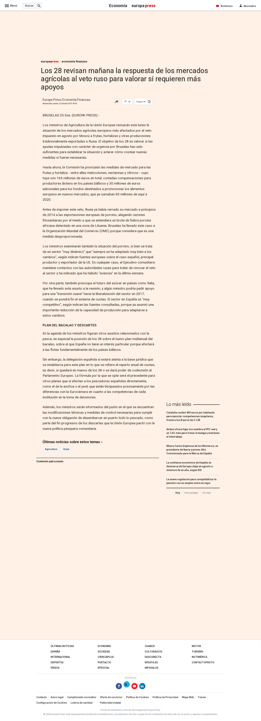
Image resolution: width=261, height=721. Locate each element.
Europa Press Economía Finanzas (66, 100)
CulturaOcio (153, 652)
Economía (104, 646)
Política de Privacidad (165, 697)
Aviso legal (57, 697)
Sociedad (104, 652)
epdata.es (151, 662)
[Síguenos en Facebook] (119, 686)
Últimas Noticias (62, 646)
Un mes (206, 493)
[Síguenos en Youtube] (134, 686)
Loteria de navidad (82, 703)
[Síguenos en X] (126, 686)
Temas (202, 697)
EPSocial (104, 668)
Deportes (57, 662)
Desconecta (153, 657)
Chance (150, 646)
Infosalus (151, 668)
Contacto (41, 697)
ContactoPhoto (203, 662)
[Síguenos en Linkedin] (142, 686)
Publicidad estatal (110, 703)
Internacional (60, 657)
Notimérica (199, 657)
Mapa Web (188, 697)
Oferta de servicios (111, 697)
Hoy (177, 493)
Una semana (191, 493)
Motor (196, 646)
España (55, 652)
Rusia (66, 449)
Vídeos (55, 668)
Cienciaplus (106, 657)
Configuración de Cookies (51, 703)
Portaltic (104, 662)
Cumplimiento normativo (81, 697)
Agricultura (51, 449)
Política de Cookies (137, 697)
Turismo (197, 652)
